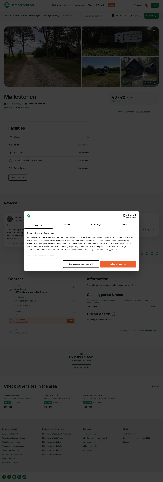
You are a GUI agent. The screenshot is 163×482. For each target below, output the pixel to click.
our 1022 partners (42, 237)
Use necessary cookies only (81, 264)
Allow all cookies (118, 264)
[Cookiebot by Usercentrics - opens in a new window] (125, 216)
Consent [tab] (38, 225)
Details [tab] (67, 224)
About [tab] (124, 224)
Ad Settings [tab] (96, 224)
